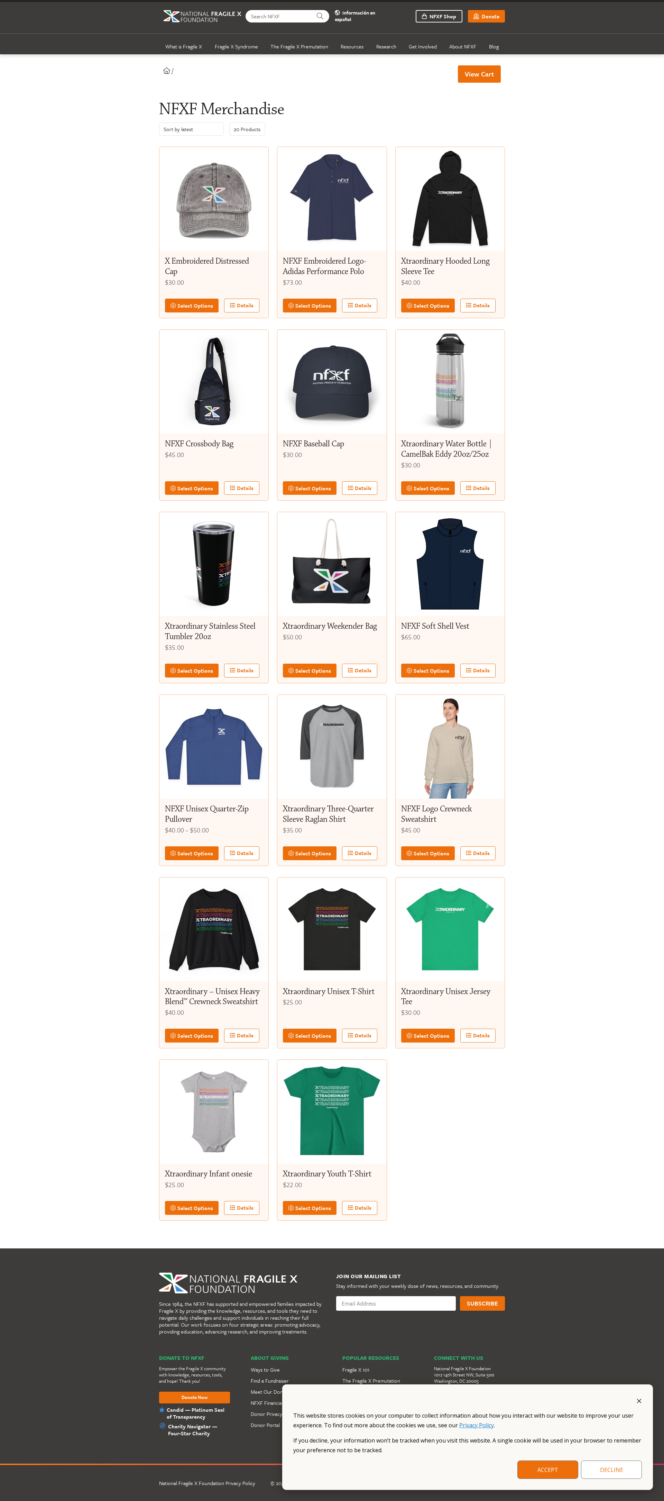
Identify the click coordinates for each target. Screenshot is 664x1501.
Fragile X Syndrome (236, 46)
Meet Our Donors (270, 1391)
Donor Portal (265, 1425)
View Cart (479, 74)
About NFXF (462, 46)
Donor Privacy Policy (273, 1414)
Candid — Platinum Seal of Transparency (195, 1413)
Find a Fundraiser (270, 1380)
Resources (352, 46)
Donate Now (195, 1397)
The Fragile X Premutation (299, 46)
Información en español (355, 16)
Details (244, 305)
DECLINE (611, 1470)
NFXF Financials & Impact (278, 1403)
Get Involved (423, 46)
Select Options (194, 305)
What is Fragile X (183, 46)
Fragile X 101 (355, 1369)
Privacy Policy (476, 1425)
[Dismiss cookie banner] (639, 1400)
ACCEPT (547, 1470)
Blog (494, 46)
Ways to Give (265, 1369)
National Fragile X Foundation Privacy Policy (207, 1483)
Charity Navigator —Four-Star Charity (192, 1430)
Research (386, 46)
